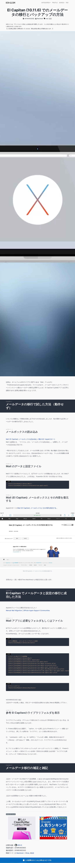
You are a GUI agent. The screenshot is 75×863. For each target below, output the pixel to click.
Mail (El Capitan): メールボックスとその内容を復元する (37, 508)
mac (47, 18)
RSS (67, 2)
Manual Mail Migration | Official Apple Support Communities (28, 610)
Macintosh (40, 18)
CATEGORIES (45, 2)
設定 (50, 18)
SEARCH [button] (61, 2)
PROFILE (55, 2)
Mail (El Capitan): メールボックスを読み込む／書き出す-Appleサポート (30, 439)
